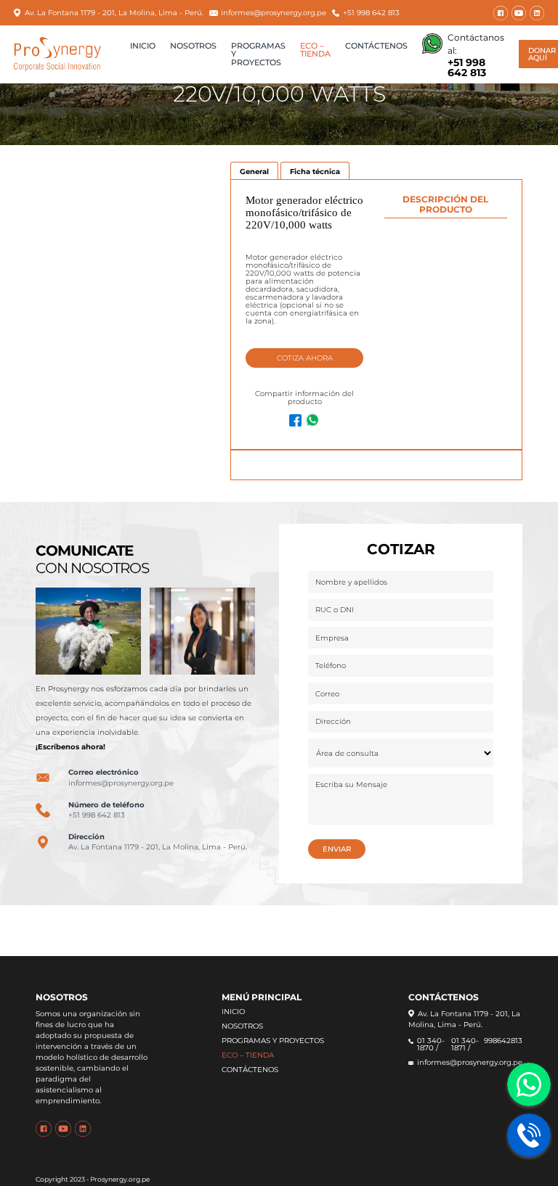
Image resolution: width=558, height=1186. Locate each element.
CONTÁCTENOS (376, 46)
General (254, 171)
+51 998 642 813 (371, 12)
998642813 (503, 1041)
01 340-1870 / (431, 1045)
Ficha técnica (315, 171)
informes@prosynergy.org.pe (273, 12)
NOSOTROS (193, 46)
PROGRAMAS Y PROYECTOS (273, 1041)
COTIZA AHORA (305, 358)
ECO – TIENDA (315, 50)
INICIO (142, 46)
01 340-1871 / (465, 1045)
